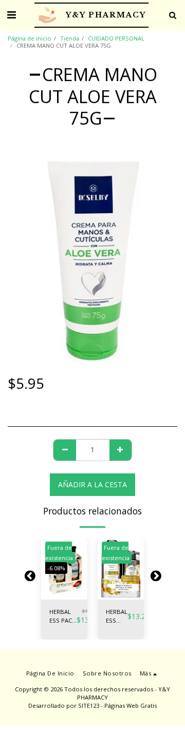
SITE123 (88, 705)
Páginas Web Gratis (130, 705)
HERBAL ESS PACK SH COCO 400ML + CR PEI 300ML (116, 616)
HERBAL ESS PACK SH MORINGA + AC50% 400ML (63, 616)
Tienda (69, 38)
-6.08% (56, 568)
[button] (11, 14)
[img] (121, 569)
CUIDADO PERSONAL (116, 38)
